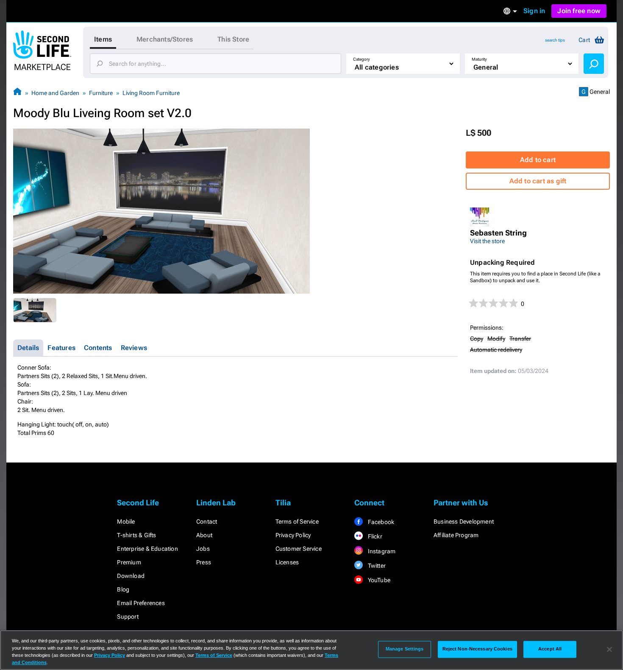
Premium (129, 562)
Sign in (534, 11)
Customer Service (298, 548)
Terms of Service (297, 521)
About (204, 535)
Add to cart (538, 160)
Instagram (380, 551)
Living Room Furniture (151, 93)
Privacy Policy (293, 535)
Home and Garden (55, 93)
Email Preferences (140, 603)
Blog (123, 589)
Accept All (550, 649)
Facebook (380, 522)
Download (131, 575)
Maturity (479, 59)
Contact (206, 521)
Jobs (203, 548)
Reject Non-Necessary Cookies (477, 649)
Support (127, 616)
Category (361, 59)
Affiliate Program (456, 535)
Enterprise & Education (147, 548)
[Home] (17, 92)
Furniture (101, 93)
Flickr (374, 536)
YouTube (378, 580)
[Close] (609, 649)
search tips (555, 40)
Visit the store (487, 241)
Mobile (126, 521)
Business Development (464, 521)
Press (203, 562)
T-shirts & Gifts (136, 535)
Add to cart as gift (538, 181)
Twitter (376, 565)
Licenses (287, 562)
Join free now (579, 11)
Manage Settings (405, 649)
